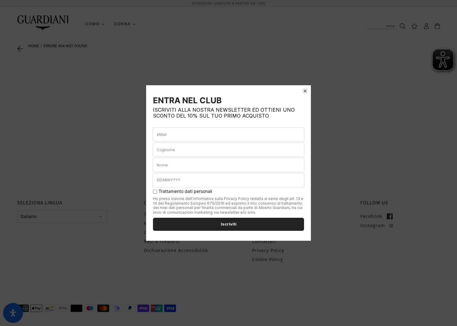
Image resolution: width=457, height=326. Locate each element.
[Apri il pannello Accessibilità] (13, 313)
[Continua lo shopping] (20, 48)
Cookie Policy (267, 259)
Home (33, 46)
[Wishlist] (411, 25)
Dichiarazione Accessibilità (176, 250)
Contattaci (264, 241)
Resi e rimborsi (162, 241)
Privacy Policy (268, 250)
